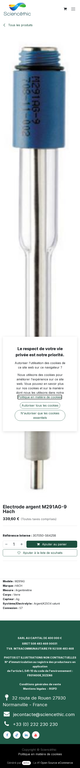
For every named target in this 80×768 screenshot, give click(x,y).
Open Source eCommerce (57, 762)
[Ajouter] (22, 544)
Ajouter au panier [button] (54, 544)
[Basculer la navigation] (73, 9)
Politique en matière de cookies (40, 754)
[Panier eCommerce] (65, 9)
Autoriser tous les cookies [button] (40, 405)
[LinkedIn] (26, 735)
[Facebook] (7, 735)
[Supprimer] (6, 544)
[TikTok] (16, 735)
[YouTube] (35, 735)
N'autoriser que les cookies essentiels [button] (40, 415)
